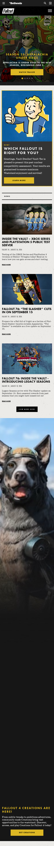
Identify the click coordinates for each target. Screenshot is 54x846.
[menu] (50, 11)
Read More (6, 265)
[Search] (45, 3)
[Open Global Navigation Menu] (3, 3)
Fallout (8, 11)
